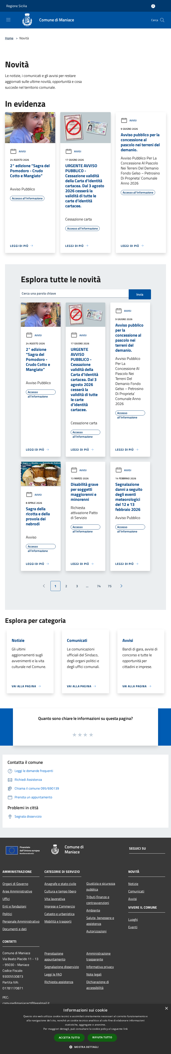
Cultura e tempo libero (60, 891)
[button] (85, 1047)
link (125, 1029)
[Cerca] (162, 20)
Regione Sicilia (16, 5)
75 (110, 586)
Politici (7, 913)
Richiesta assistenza (58, 981)
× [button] (166, 1008)
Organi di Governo (15, 883)
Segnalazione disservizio (61, 966)
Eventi (132, 927)
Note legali (94, 974)
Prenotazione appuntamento (54, 956)
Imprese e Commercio (59, 906)
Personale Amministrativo (21, 921)
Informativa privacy (100, 966)
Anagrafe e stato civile (60, 883)
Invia (139, 294)
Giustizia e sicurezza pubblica (100, 886)
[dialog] (85, 1029)
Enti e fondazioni (14, 906)
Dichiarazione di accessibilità (97, 984)
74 (99, 586)
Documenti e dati (15, 928)
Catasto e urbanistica (59, 913)
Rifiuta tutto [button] (102, 1037)
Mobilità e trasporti (58, 921)
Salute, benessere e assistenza (100, 920)
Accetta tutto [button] (69, 1037)
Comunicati (136, 891)
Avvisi (22, 151)
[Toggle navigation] (8, 19)
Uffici (6, 898)
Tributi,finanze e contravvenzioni (97, 899)
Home (9, 38)
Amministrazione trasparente (98, 956)
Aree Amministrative (17, 891)
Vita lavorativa (54, 898)
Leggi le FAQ (53, 974)
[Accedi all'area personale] (153, 6)
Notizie (133, 883)
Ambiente (93, 910)
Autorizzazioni (96, 931)
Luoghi (133, 919)
